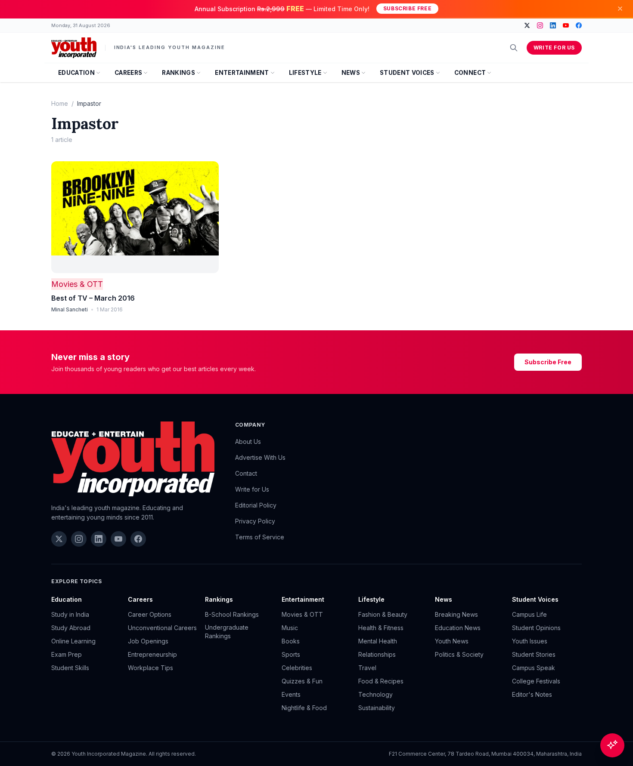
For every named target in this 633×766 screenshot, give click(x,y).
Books (291, 641)
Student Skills (70, 667)
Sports (291, 654)
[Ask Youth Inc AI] (612, 745)
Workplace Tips (150, 667)
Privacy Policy (255, 521)
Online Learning (73, 641)
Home (59, 103)
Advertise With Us (260, 457)
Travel (367, 667)
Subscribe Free (407, 8)
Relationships (377, 654)
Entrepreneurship (152, 654)
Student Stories (533, 654)
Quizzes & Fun (302, 681)
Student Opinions (536, 627)
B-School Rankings (232, 614)
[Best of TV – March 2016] (135, 217)
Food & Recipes (380, 681)
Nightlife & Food (304, 707)
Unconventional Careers (162, 627)
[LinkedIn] (553, 25)
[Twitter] (527, 25)
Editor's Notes (532, 694)
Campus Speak (533, 667)
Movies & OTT (77, 284)
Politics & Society (459, 654)
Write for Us (554, 47)
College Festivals (536, 681)
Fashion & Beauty (382, 614)
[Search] (513, 47)
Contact (246, 473)
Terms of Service (259, 537)
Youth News (452, 641)
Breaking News (456, 614)
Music (290, 627)
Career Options (149, 614)
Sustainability (376, 707)
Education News (458, 627)
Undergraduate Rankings (226, 632)
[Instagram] (540, 25)
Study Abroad (70, 627)
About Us (248, 441)
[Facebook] (579, 25)
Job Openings (148, 641)
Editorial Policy (255, 505)
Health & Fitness (380, 627)
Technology (375, 694)
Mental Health (377, 641)
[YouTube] (566, 25)
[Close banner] (620, 9)
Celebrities (297, 667)
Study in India (70, 614)
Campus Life (529, 614)
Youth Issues (529, 641)
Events (291, 694)
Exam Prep (66, 654)
